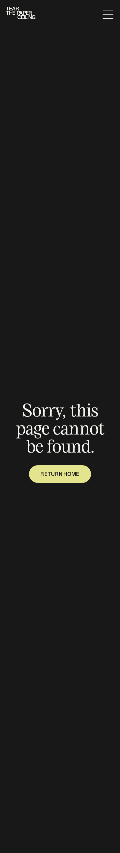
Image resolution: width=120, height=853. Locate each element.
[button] (108, 14)
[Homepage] (21, 14)
